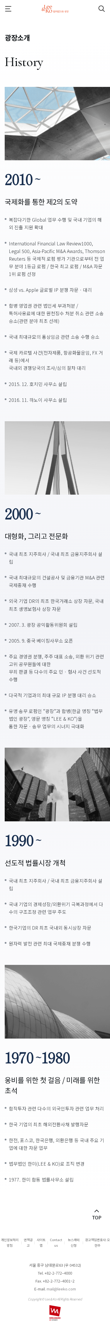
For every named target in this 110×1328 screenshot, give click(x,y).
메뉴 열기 (13, 9)
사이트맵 (41, 1242)
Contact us (56, 1242)
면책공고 (28, 1242)
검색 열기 (96, 9)
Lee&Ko (55, 9)
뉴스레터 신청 (73, 1242)
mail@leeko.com (61, 1289)
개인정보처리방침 (9, 1242)
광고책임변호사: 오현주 (97, 1242)
